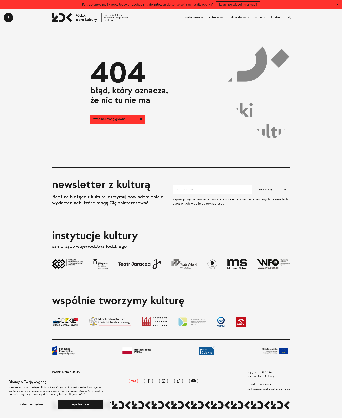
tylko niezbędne (31, 404)
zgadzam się (80, 404)
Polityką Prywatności (71, 394)
